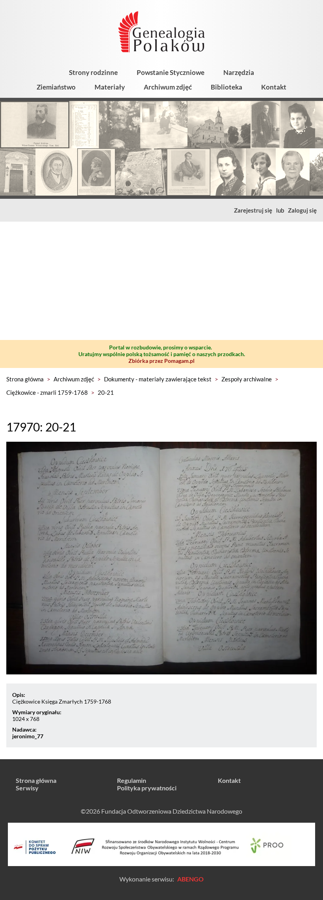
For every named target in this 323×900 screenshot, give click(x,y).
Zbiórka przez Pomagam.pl (161, 360)
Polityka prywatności (146, 788)
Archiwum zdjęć (168, 87)
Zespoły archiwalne (246, 379)
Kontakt (273, 87)
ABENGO (190, 879)
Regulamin (131, 780)
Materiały (110, 87)
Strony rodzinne (93, 72)
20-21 (106, 392)
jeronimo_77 (27, 736)
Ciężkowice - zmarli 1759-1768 (47, 392)
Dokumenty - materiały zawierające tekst (158, 379)
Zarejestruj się (253, 210)
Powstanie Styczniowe (170, 72)
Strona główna (25, 379)
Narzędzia (238, 72)
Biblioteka (226, 87)
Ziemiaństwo (56, 87)
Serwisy (27, 788)
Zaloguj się (302, 210)
